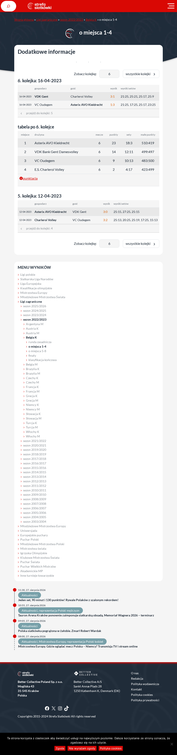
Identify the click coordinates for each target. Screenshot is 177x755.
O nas (135, 673)
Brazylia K (33, 369)
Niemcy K (32, 405)
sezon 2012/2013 (34, 481)
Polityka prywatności (145, 700)
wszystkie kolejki (139, 74)
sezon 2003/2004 (34, 521)
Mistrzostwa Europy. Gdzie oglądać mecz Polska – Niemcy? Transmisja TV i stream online (77, 646)
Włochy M (33, 436)
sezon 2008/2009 (34, 499)
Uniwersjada (28, 530)
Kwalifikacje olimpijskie (36, 288)
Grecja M (32, 400)
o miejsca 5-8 (37, 351)
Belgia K (91, 19)
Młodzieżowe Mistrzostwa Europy (43, 526)
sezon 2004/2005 (34, 517)
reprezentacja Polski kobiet (85, 641)
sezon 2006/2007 (34, 508)
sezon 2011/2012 (34, 486)
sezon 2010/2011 (34, 490)
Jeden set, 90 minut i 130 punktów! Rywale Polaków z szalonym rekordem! (68, 600)
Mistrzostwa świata (33, 548)
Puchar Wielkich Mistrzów (38, 566)
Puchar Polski (29, 539)
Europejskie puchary (34, 535)
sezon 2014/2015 (34, 472)
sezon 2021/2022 (34, 441)
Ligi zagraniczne (46, 19)
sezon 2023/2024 (34, 315)
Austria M (32, 333)
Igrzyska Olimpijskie (33, 553)
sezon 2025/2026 (34, 306)
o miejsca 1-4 (37, 346)
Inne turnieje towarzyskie (37, 575)
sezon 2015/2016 (34, 468)
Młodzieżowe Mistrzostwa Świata (42, 297)
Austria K (32, 328)
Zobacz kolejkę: (85, 74)
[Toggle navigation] (171, 6)
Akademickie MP (31, 571)
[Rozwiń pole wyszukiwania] (8, 6)
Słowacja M (33, 418)
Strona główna (24, 19)
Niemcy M (33, 409)
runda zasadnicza (39, 342)
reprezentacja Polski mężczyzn (59, 610)
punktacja (30, 178)
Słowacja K (33, 414)
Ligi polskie (27, 274)
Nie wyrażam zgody (82, 748)
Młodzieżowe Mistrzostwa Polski (42, 544)
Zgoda (60, 748)
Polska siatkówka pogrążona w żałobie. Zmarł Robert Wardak (59, 631)
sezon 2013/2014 (34, 476)
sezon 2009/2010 (34, 494)
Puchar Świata (30, 562)
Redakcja (137, 678)
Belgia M (32, 364)
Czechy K (32, 378)
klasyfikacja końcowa (42, 360)
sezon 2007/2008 (34, 503)
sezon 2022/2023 (71, 19)
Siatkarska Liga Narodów (36, 279)
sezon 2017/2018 (34, 459)
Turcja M (32, 427)
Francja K (32, 387)
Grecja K (32, 396)
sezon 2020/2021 (34, 445)
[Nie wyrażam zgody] (171, 744)
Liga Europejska (30, 283)
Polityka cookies (142, 694)
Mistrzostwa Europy (33, 292)
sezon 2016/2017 (34, 463)
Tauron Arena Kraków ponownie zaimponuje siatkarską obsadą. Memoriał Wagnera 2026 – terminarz (86, 615)
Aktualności (30, 595)
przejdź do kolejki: (38, 113)
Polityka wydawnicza (145, 684)
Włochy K (32, 432)
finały (32, 355)
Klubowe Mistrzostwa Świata (39, 557)
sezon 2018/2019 (34, 454)
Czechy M (32, 382)
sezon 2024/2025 (34, 310)
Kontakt (136, 689)
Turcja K (31, 423)
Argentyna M (34, 324)
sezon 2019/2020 (34, 449)
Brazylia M (33, 373)
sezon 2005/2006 (34, 512)
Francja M (33, 391)
